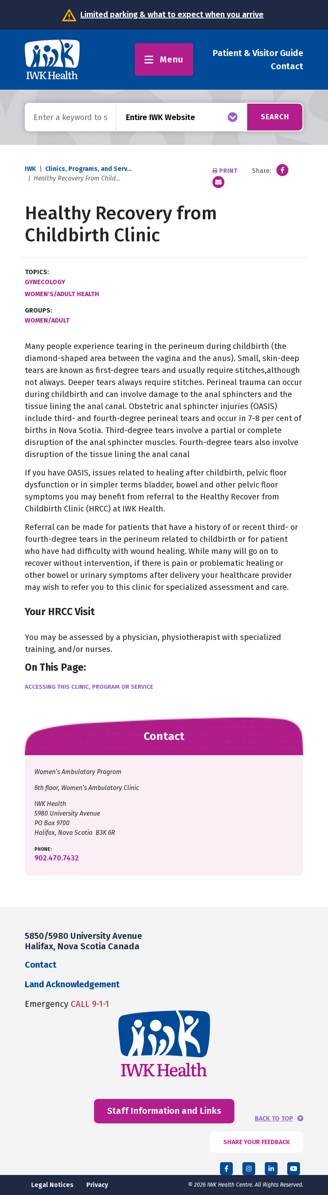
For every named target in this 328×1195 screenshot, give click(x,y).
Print (228, 170)
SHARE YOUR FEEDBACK (256, 1142)
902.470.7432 (56, 858)
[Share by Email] (218, 182)
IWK (30, 168)
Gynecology (45, 282)
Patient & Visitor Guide (257, 53)
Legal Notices (52, 1185)
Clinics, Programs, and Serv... (88, 168)
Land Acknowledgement (72, 984)
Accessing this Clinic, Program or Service (89, 686)
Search (275, 116)
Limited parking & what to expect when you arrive (172, 14)
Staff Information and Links (164, 1110)
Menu (172, 59)
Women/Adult (47, 320)
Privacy (97, 1185)
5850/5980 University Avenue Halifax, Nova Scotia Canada (83, 941)
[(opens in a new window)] (282, 170)
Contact (287, 66)
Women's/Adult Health (62, 294)
